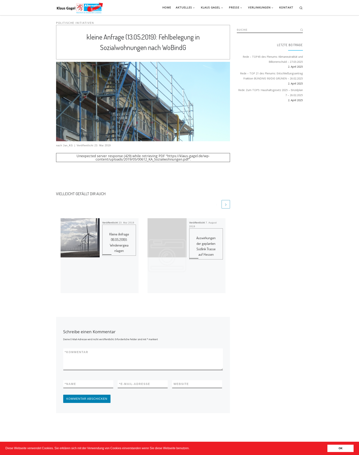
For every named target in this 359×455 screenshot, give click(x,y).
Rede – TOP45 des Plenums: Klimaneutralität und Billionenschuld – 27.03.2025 (273, 59)
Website (181, 384)
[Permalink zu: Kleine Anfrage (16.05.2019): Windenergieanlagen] (80, 255)
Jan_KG (68, 145)
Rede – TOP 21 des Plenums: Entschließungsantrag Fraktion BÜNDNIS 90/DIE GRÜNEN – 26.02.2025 (271, 76)
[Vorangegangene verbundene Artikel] (216, 204)
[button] (190, 448)
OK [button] (341, 448)
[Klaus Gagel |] (79, 7)
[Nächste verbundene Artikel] (226, 204)
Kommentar (76, 352)
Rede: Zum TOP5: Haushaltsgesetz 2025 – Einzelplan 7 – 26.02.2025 (270, 92)
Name (70, 384)
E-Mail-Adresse (134, 384)
